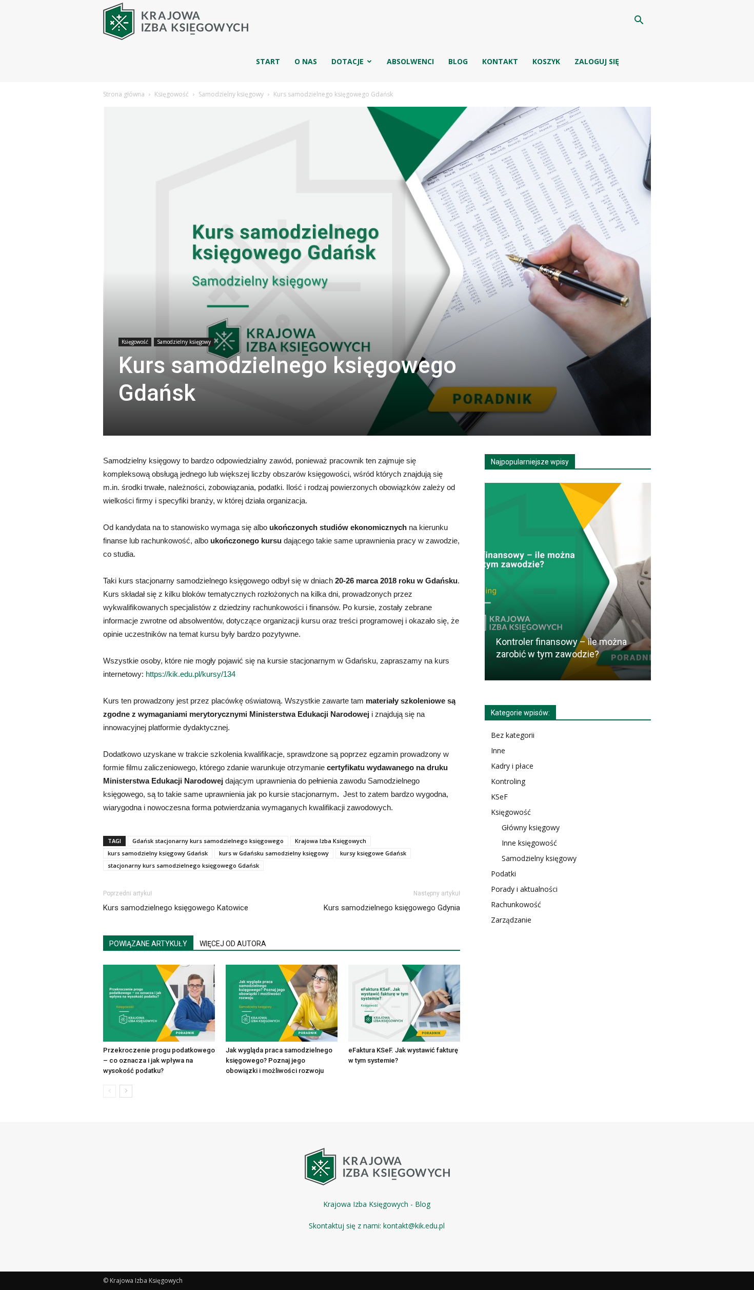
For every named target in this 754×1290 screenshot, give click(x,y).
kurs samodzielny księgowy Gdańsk (158, 853)
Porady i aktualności (524, 889)
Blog (458, 61)
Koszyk (546, 61)
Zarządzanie (511, 920)
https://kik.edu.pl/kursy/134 (190, 674)
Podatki (503, 873)
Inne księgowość (529, 843)
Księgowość (171, 94)
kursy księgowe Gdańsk (373, 853)
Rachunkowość (516, 904)
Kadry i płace (512, 766)
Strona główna (124, 94)
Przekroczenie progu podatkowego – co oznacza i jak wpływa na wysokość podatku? (159, 1060)
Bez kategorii (512, 735)
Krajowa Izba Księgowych (330, 841)
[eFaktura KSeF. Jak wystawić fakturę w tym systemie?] (404, 1003)
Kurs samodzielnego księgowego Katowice (175, 907)
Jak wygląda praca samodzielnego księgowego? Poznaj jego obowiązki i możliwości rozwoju (279, 1060)
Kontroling (508, 781)
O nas (305, 61)
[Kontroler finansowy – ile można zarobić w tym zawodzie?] (568, 581)
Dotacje (347, 61)
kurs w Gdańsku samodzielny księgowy (274, 853)
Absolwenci (410, 61)
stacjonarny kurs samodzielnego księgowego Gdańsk (183, 865)
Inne (498, 750)
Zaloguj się (596, 61)
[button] (638, 21)
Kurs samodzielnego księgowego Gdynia (392, 907)
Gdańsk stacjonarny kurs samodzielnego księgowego (208, 841)
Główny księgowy (531, 827)
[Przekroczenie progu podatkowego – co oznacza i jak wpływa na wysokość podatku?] (159, 1003)
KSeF (499, 797)
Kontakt (500, 61)
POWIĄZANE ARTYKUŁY (148, 944)
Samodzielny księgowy (231, 94)
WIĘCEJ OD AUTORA (233, 944)
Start (268, 61)
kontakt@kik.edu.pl (414, 1225)
